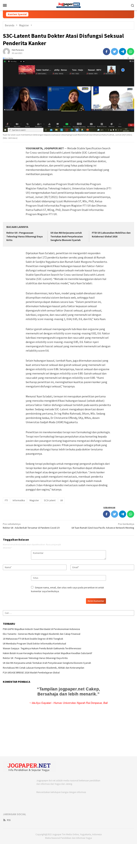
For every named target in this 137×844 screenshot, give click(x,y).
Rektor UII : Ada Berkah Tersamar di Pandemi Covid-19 (31, 525)
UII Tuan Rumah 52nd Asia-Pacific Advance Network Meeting (103, 525)
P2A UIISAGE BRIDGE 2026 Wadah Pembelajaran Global (31, 672)
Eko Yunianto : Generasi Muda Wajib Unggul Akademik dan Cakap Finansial (41, 633)
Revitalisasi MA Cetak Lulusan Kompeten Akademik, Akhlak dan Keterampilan (43, 667)
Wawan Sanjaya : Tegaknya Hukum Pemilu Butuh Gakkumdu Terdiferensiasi (42, 648)
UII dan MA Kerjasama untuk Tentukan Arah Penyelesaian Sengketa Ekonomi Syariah (66, 236)
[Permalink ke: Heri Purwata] (6, 51)
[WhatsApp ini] (130, 51)
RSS (9, 820)
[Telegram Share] (122, 51)
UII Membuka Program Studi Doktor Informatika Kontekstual (34, 643)
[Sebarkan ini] (106, 51)
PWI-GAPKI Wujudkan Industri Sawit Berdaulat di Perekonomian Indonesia (41, 629)
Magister (34, 500)
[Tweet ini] (114, 51)
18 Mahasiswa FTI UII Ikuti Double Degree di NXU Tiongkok (33, 638)
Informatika (19, 500)
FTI (6, 500)
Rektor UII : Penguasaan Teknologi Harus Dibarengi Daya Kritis (24, 236)
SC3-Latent (49, 500)
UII (61, 500)
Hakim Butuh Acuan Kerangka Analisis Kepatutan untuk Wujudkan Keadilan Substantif (47, 653)
